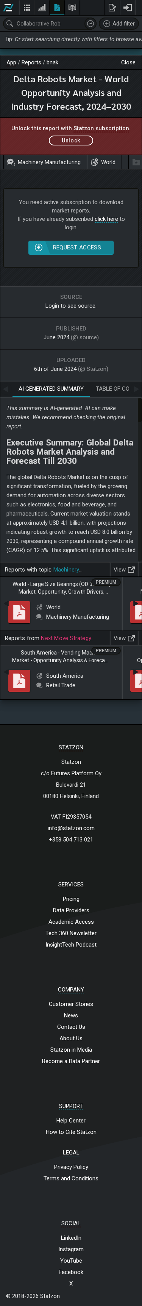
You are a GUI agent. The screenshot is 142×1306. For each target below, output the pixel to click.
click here (106, 219)
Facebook (71, 1272)
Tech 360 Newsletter (71, 933)
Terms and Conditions (71, 1178)
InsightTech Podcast (71, 944)
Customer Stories (71, 1004)
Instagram (71, 1249)
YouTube (71, 1260)
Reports (31, 62)
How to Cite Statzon (71, 1132)
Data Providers (71, 910)
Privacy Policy (71, 1167)
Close (128, 62)
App (11, 62)
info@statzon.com (71, 828)
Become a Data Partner (71, 1061)
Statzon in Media (71, 1049)
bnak (52, 62)
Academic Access (71, 921)
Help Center (71, 1120)
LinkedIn (71, 1237)
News (71, 1015)
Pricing (71, 899)
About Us (71, 1038)
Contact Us (71, 1026)
